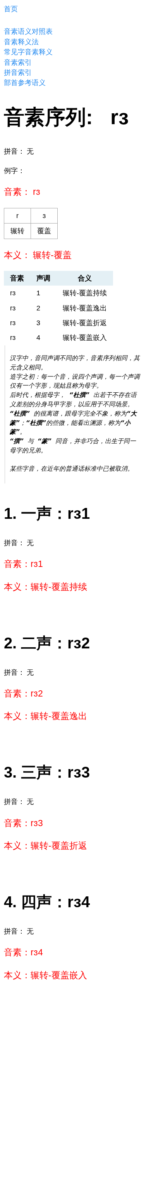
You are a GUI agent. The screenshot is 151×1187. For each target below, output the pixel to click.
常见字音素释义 (28, 52)
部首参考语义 (25, 83)
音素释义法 (21, 42)
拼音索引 (18, 72)
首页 (11, 9)
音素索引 (18, 62)
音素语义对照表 (28, 31)
